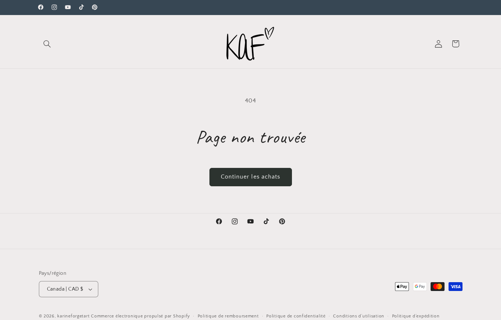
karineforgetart (73, 316)
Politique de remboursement (228, 316)
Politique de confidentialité (296, 316)
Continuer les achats (250, 177)
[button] (47, 43)
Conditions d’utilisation (358, 316)
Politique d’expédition (416, 316)
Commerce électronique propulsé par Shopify (140, 316)
